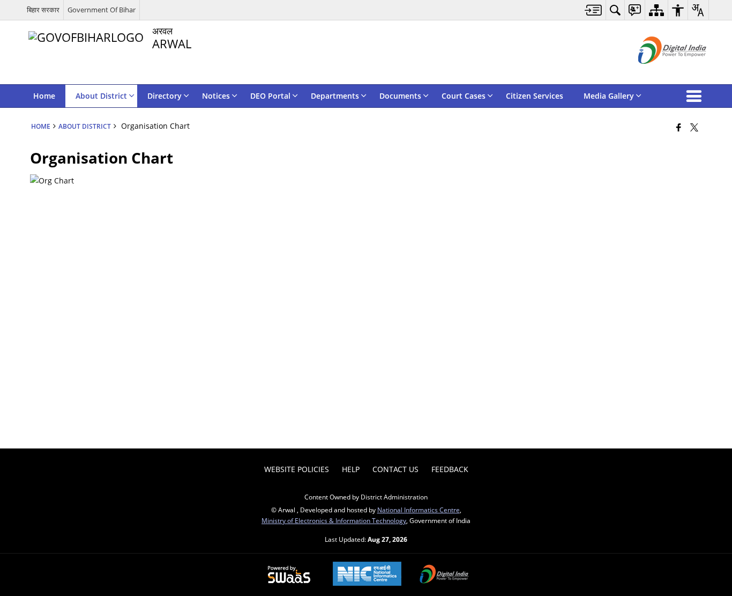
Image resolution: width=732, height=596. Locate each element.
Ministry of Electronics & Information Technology (334, 520)
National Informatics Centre (418, 509)
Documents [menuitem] (400, 96)
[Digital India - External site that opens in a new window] (659, 73)
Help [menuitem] (351, 469)
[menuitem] (593, 10)
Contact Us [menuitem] (395, 469)
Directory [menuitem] (164, 96)
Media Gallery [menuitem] (609, 96)
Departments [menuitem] (335, 96)
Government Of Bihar (102, 9)
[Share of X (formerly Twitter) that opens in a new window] (694, 127)
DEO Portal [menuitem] (270, 96)
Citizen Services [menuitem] (534, 96)
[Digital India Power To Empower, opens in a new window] (444, 575)
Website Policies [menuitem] (296, 469)
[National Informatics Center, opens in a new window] (367, 575)
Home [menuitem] (44, 96)
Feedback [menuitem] (449, 469)
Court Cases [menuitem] (463, 96)
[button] (696, 96)
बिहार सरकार (43, 9)
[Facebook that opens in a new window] (678, 127)
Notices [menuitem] (216, 96)
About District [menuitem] (101, 96)
